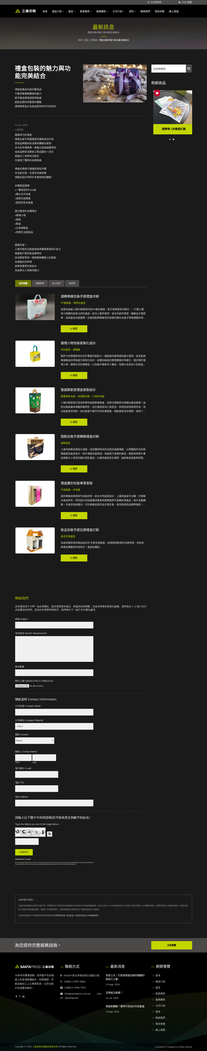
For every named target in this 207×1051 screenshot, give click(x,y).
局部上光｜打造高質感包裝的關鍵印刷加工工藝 (125, 977)
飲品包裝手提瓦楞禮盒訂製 (80, 530)
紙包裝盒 (69, 915)
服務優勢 (101, 11)
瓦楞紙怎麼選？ (114, 992)
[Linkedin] (23, 996)
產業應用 (85, 11)
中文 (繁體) (187, 2)
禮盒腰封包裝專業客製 (77, 483)
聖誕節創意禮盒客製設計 (78, 390)
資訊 (131, 11)
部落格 (94, 40)
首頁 (45, 11)
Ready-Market (185, 1047)
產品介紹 (57, 11)
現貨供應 (159, 11)
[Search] (189, 69)
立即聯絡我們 (92, 915)
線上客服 (174, 11)
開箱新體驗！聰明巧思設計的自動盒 (125, 1006)
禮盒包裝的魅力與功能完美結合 (114, 40)
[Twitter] (19, 996)
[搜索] (148, 2)
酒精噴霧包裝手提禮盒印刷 (80, 296)
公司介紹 (118, 11)
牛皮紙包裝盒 (79, 915)
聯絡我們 (145, 11)
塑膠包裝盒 (60, 915)
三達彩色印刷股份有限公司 (45, 1047)
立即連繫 (171, 945)
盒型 (71, 11)
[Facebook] (16, 996)
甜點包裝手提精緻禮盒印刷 (80, 436)
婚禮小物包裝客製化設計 (78, 343)
